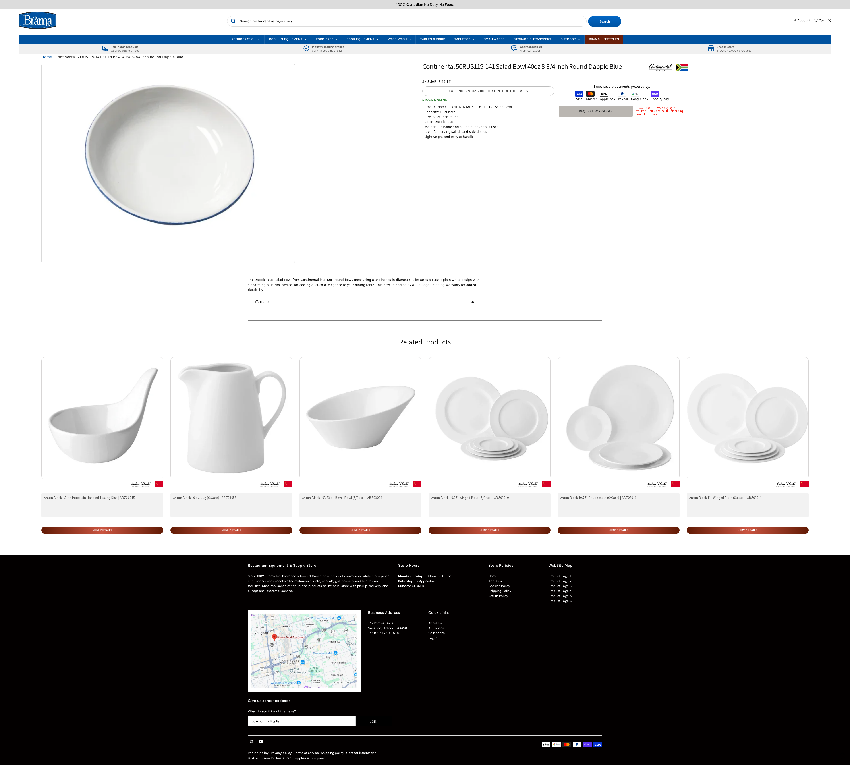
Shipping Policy (500, 591)
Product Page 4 (560, 591)
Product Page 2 (560, 581)
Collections (436, 633)
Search (605, 21)
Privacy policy (281, 753)
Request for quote (595, 111)
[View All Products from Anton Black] (141, 486)
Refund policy (258, 753)
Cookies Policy (499, 586)
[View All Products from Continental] (660, 69)
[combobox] (407, 21)
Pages (432, 638)
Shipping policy (332, 753)
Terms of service (306, 753)
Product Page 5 (560, 596)
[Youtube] (261, 741)
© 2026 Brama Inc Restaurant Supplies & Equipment (287, 758)
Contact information (361, 753)
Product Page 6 (560, 601)
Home (46, 56)
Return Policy (498, 596)
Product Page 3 (560, 586)
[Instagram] (251, 741)
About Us (435, 623)
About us (495, 581)
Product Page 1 (560, 576)
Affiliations (436, 628)
